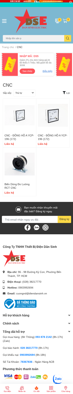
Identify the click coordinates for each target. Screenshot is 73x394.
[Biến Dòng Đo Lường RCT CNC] (19, 164)
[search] (67, 38)
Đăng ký (64, 219)
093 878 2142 (43, 336)
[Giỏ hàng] (65, 21)
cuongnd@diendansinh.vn (31, 293)
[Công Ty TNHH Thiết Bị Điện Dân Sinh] (30, 21)
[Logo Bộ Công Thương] (19, 303)
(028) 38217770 (31, 281)
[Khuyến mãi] (36, 3)
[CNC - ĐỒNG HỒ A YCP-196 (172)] (19, 115)
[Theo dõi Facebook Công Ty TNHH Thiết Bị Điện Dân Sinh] (28, 227)
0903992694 (25, 287)
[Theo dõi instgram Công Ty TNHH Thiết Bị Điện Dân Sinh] (45, 227)
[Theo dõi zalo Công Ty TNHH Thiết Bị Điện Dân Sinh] (36, 227)
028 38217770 (29, 347)
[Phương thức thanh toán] (26, 376)
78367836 (26, 361)
